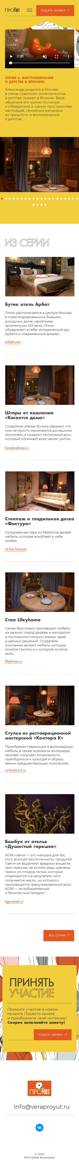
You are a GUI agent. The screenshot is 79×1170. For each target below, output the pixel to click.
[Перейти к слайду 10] (37, 199)
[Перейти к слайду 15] (57, 199)
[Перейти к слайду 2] (6, 199)
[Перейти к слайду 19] (73, 199)
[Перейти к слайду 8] (30, 199)
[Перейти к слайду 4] (14, 199)
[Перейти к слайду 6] (22, 199)
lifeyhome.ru (13, 661)
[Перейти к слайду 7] (26, 199)
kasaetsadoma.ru (17, 448)
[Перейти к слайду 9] (33, 199)
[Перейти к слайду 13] (49, 199)
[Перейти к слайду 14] (53, 199)
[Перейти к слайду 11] (41, 199)
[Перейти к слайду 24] (45, 205)
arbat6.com (13, 342)
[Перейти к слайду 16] (61, 199)
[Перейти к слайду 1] (2, 199)
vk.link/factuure (16, 549)
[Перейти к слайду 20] (77, 199)
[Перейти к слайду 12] (45, 199)
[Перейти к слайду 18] (69, 199)
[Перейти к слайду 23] (41, 205)
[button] (55, 10)
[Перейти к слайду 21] (33, 205)
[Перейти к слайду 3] (10, 199)
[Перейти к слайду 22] (37, 205)
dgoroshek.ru (14, 901)
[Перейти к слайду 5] (18, 199)
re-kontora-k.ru (15, 770)
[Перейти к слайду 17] (65, 199)
